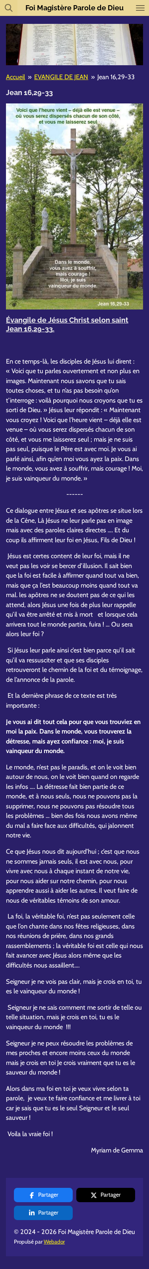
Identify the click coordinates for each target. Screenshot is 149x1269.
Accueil (15, 77)
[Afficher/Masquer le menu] (140, 8)
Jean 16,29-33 (116, 77)
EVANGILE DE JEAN (61, 77)
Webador (54, 1241)
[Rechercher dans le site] (8, 8)
